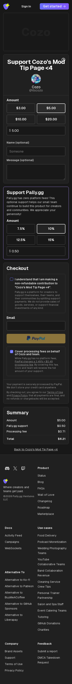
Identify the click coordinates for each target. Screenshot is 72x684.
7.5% (21, 229)
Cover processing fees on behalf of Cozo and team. (37, 353)
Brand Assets (14, 651)
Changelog (45, 501)
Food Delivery (47, 535)
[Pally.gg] (6, 6)
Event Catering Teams (52, 610)
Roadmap (44, 507)
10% (51, 229)
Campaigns (12, 541)
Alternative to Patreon (19, 586)
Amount (13, 100)
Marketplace (46, 513)
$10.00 (20, 119)
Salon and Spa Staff (50, 604)
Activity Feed (13, 535)
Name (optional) (18, 142)
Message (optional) (20, 160)
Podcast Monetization (52, 541)
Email (11, 317)
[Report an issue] (63, 60)
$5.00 (51, 108)
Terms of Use (55, 392)
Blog (41, 482)
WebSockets (13, 548)
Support (10, 657)
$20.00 (51, 119)
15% (51, 240)
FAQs (41, 488)
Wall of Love (46, 494)
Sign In (26, 6)
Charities (43, 629)
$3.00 (21, 108)
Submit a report (47, 651)
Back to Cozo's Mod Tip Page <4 (36, 449)
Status (42, 475)
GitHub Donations (49, 623)
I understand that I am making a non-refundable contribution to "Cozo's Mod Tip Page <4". (36, 283)
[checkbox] (11, 279)
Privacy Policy (19, 395)
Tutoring (43, 617)
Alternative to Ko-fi (17, 579)
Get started (52, 6)
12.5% (20, 240)
